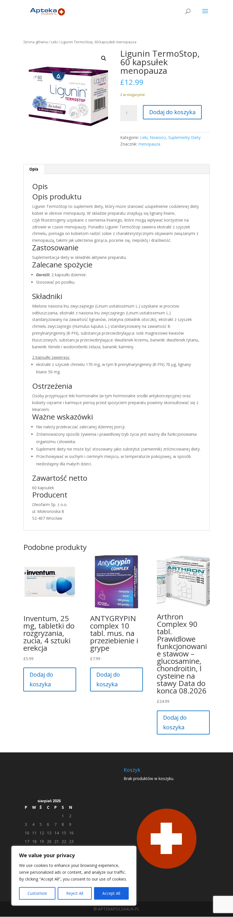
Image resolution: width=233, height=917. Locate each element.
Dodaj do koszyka (172, 112)
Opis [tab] (33, 169)
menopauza (149, 144)
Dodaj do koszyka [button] (41, 679)
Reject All (74, 893)
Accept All (111, 893)
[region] (73, 876)
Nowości (158, 137)
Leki (54, 41)
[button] (104, 58)
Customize (37, 893)
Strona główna (35, 41)
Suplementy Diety (184, 137)
